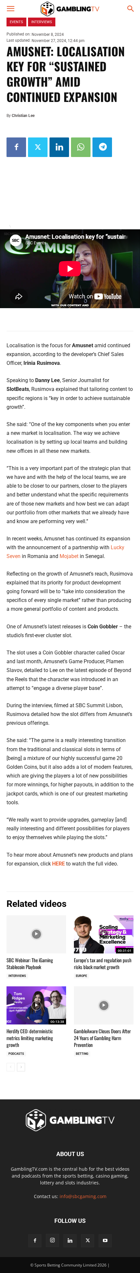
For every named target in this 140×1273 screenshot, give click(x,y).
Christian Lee (23, 115)
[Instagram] (52, 1240)
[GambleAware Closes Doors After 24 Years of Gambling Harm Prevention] (103, 1005)
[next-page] (21, 1067)
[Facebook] (16, 147)
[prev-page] (11, 1067)
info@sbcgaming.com (83, 1196)
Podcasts (16, 1053)
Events (16, 22)
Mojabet (69, 556)
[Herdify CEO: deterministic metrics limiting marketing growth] (36, 1005)
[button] (10, 9)
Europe (81, 976)
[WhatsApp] (81, 147)
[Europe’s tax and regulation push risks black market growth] (103, 934)
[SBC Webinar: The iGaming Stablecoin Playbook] (36, 934)
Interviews (17, 976)
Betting (82, 1053)
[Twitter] (38, 147)
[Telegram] (102, 147)
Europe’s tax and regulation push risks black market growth (103, 963)
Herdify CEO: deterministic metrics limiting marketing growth (30, 1037)
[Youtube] (105, 1240)
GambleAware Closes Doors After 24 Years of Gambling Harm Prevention (102, 1037)
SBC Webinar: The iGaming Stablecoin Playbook (30, 963)
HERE (58, 864)
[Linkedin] (59, 147)
